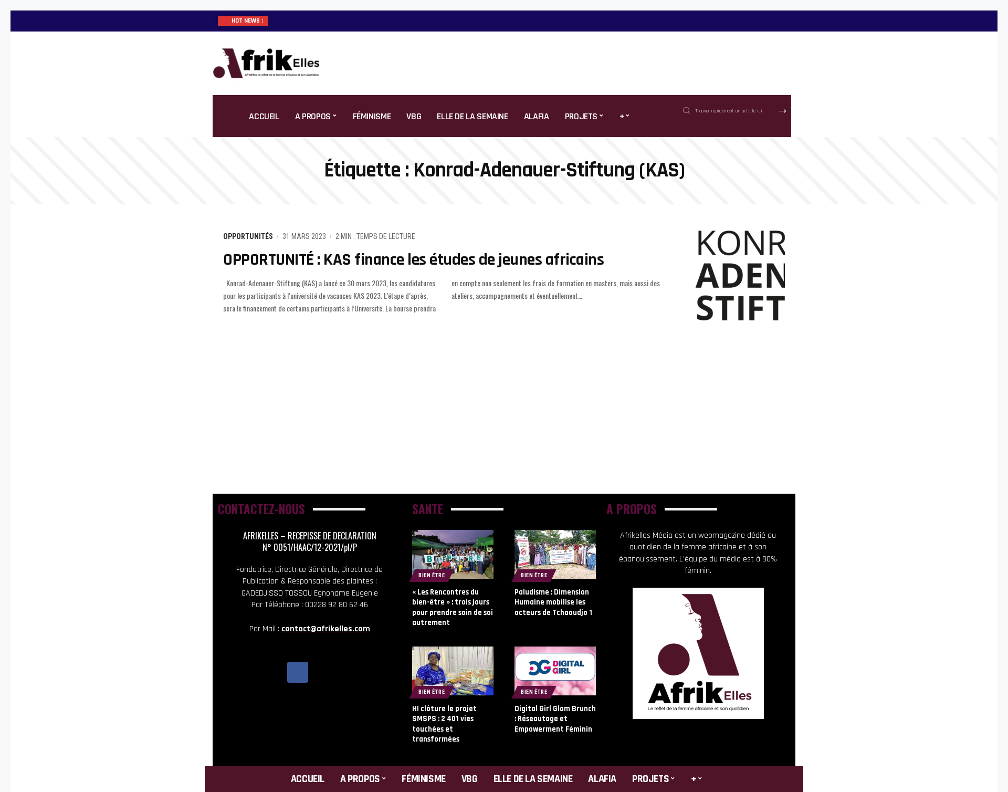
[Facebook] (297, 672)
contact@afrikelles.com (325, 628)
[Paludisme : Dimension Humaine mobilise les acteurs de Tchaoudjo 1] (555, 554)
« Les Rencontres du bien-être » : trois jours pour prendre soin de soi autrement (452, 607)
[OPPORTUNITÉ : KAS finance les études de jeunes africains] (735, 275)
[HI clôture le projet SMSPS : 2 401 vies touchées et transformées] (453, 671)
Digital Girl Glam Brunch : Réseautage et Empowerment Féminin (555, 719)
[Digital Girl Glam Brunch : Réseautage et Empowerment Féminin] (555, 671)
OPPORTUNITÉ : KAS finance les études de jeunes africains (413, 259)
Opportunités (248, 236)
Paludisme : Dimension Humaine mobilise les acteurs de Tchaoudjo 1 (553, 602)
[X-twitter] (321, 672)
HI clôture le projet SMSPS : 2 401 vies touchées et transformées (444, 724)
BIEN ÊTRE (431, 575)
